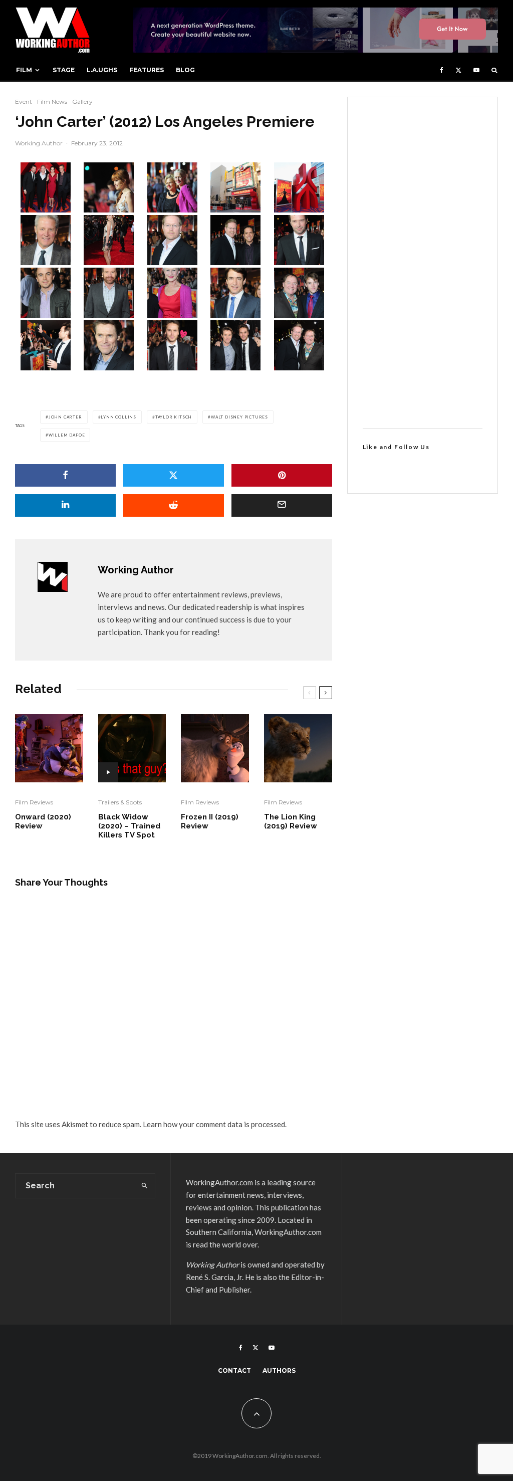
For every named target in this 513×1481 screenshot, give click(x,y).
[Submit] (173, 505)
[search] (144, 1186)
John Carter (65, 416)
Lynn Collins (118, 416)
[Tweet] (173, 475)
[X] (458, 70)
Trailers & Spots (120, 802)
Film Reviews (34, 802)
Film (24, 70)
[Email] (281, 505)
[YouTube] (476, 70)
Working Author (39, 143)
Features (146, 70)
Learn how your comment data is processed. (215, 1124)
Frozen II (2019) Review (209, 821)
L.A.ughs (102, 70)
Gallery (82, 101)
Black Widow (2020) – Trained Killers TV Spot (129, 825)
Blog (185, 70)
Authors (279, 1370)
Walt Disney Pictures (239, 416)
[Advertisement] (422, 262)
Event (23, 101)
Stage (64, 70)
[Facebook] (441, 70)
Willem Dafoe (67, 435)
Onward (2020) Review (43, 821)
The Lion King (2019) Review (290, 821)
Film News (52, 101)
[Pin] (281, 475)
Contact (234, 1370)
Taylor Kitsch (173, 416)
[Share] (65, 475)
